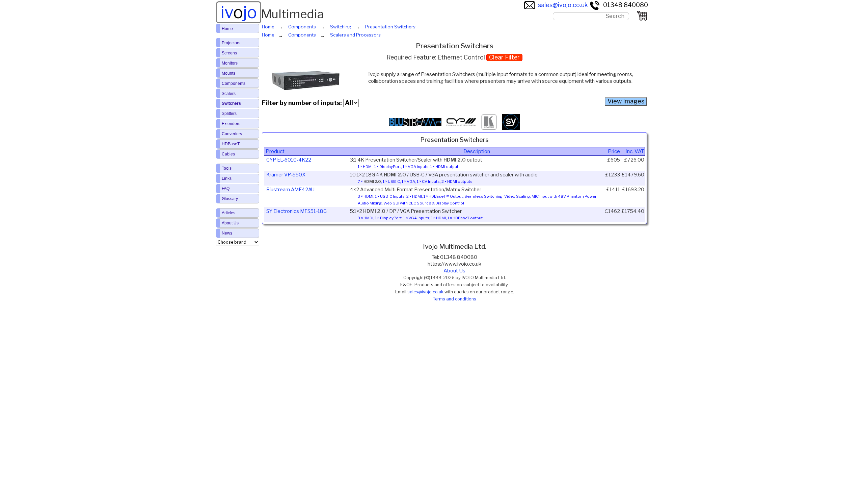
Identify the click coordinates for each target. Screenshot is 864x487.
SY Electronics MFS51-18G (296, 211)
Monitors (230, 63)
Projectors (231, 43)
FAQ (226, 188)
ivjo (238, 12)
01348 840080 (625, 4)
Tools (227, 168)
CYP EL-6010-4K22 (288, 160)
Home (227, 28)
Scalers (229, 93)
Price (614, 151)
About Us (454, 271)
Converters (232, 133)
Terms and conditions (454, 298)
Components (233, 83)
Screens (229, 53)
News (227, 233)
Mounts (228, 73)
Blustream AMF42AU (290, 190)
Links (227, 178)
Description (476, 151)
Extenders (231, 123)
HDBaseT (231, 144)
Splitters (229, 113)
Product (275, 151)
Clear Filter (504, 57)
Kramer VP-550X (285, 175)
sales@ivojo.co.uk (563, 4)
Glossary (230, 198)
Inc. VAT (634, 151)
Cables (228, 154)
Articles (228, 213)
